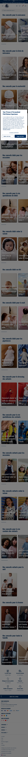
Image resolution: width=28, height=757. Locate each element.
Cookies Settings (14, 132)
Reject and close (7, 136)
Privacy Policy (6, 129)
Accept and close (20, 136)
